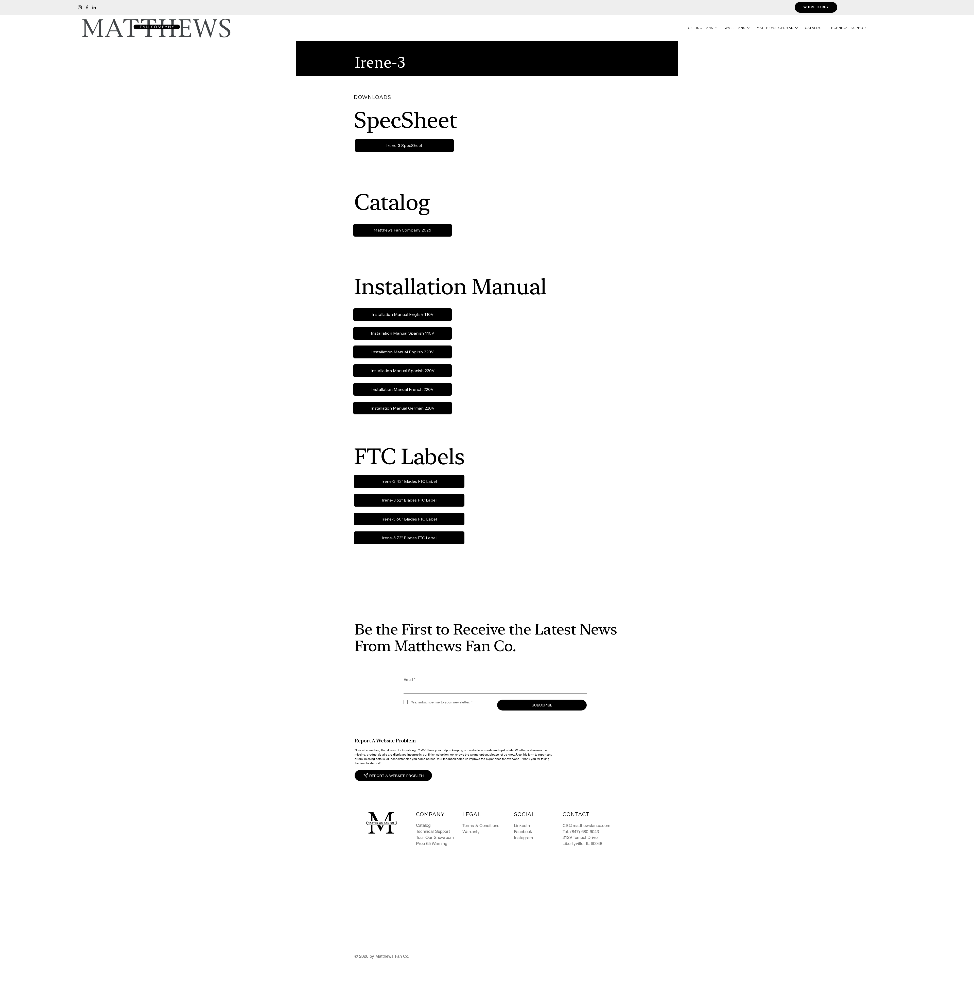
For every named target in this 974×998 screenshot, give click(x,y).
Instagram (523, 837)
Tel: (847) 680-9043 (581, 831)
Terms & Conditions (480, 825)
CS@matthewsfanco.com (586, 825)
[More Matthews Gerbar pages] (796, 28)
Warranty (471, 831)
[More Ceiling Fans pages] (716, 28)
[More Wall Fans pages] (748, 28)
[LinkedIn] (94, 7)
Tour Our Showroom (435, 837)
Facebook (523, 831)
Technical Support (433, 831)
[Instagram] (79, 7)
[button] (393, 775)
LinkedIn (522, 825)
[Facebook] (87, 7)
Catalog (423, 825)
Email (409, 679)
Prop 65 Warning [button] (431, 843)
